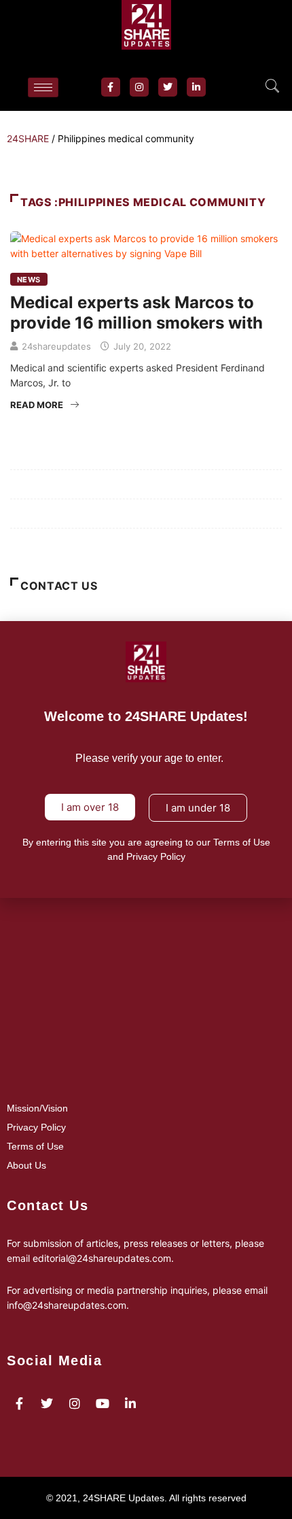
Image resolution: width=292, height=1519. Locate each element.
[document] (146, 759)
